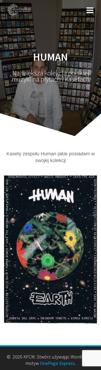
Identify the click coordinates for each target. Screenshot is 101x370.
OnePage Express (57, 363)
